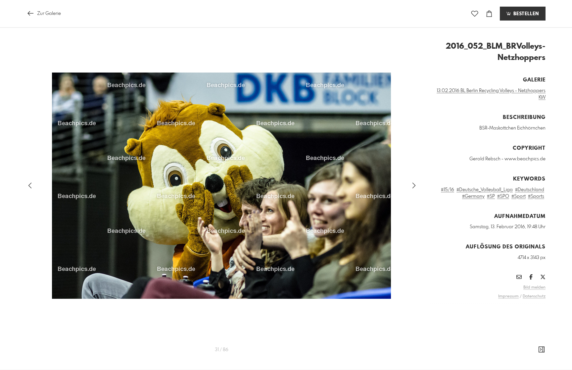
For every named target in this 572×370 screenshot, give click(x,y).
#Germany (473, 196)
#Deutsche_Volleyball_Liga (484, 189)
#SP (491, 196)
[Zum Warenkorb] (489, 13)
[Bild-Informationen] (542, 349)
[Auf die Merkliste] (475, 13)
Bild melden (534, 288)
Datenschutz (534, 296)
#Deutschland (529, 189)
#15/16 (447, 189)
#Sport (518, 196)
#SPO (503, 196)
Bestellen (525, 14)
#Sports (536, 196)
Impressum (508, 296)
